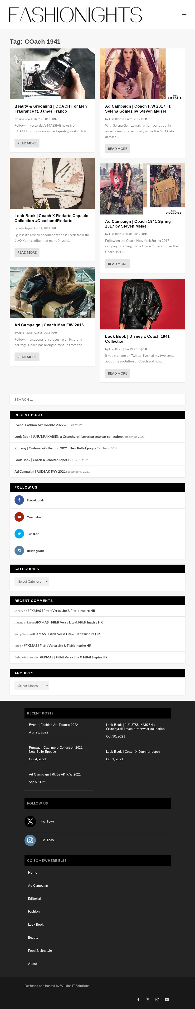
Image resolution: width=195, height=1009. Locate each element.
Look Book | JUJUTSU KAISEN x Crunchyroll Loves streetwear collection (68, 436)
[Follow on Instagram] (30, 840)
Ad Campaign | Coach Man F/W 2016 (49, 325)
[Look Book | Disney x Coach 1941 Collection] (142, 304)
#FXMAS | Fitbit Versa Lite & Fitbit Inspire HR (61, 611)
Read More (27, 143)
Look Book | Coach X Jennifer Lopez (41, 460)
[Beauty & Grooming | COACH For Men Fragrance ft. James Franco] (52, 73)
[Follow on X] (30, 821)
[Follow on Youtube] (167, 999)
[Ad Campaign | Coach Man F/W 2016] (52, 292)
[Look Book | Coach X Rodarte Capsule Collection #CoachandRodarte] (52, 183)
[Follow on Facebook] (138, 999)
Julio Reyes (25, 119)
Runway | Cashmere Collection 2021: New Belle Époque (55, 448)
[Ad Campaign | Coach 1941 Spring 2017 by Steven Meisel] (142, 188)
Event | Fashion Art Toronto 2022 (39, 425)
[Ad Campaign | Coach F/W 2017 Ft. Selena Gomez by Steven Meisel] (142, 73)
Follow (47, 821)
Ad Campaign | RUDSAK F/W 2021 (40, 471)
